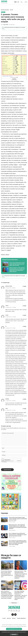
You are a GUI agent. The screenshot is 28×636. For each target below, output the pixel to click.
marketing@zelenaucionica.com (14, 628)
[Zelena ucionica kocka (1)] (11, 481)
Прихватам (14, 634)
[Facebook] (12, 614)
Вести (3, 12)
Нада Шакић (5, 24)
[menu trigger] (25, 2)
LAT (18, 2)
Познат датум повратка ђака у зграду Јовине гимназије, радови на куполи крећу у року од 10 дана (18, 518)
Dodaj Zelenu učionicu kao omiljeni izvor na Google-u (14, 28)
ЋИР (15, 2)
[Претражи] (21, 2)
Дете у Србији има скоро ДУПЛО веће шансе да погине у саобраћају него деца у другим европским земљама (18, 534)
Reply (25, 286)
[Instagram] (15, 614)
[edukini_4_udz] (11, 501)
